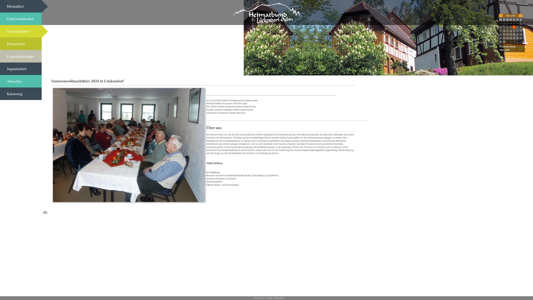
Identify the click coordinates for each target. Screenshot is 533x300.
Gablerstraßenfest (20, 18)
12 (511, 30)
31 (504, 41)
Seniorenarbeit (18, 31)
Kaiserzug (14, 93)
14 (517, 30)
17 (504, 34)
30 (501, 41)
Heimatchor (16, 43)
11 (507, 30)
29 (521, 38)
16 (501, 34)
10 (504, 30)
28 (517, 23)
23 (501, 23)
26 (511, 23)
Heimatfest (15, 6)
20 (514, 34)
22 (521, 34)
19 (511, 34)
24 (504, 23)
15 (521, 30)
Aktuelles (14, 81)
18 (507, 34)
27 (514, 23)
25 (507, 23)
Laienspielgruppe (20, 56)
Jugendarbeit (17, 68)
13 (514, 30)
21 (517, 34)
